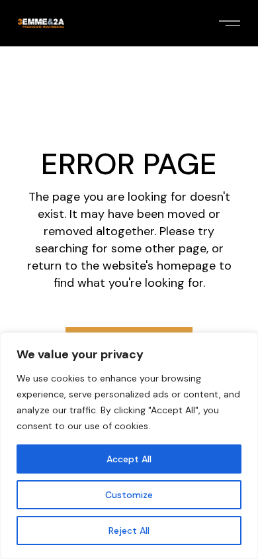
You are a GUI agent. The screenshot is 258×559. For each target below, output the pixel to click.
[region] (129, 445)
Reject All (129, 530)
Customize (129, 495)
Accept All (129, 459)
